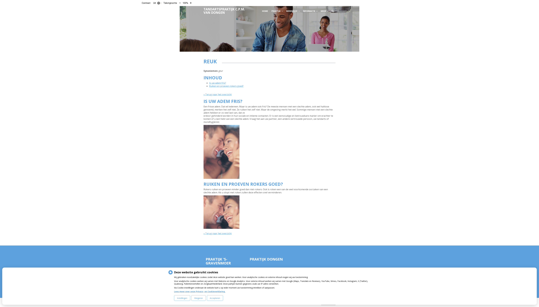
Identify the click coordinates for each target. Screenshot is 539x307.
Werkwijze (291, 11)
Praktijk (276, 11)
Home (265, 11)
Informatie (309, 11)
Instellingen (182, 298)
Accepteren (215, 298)
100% (185, 3)
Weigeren (198, 298)
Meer (323, 11)
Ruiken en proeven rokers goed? (226, 86)
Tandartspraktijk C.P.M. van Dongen (224, 11)
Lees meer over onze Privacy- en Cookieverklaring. (199, 291)
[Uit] (159, 3)
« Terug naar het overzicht (218, 94)
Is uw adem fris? (217, 83)
